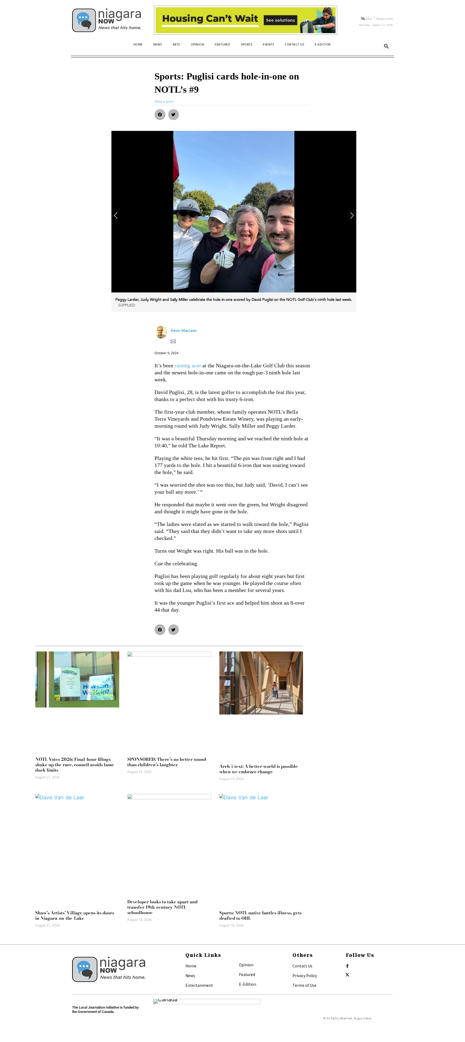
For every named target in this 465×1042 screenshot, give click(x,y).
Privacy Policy (305, 975)
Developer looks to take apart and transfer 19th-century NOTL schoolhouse (162, 907)
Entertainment (199, 985)
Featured (247, 974)
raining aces (188, 365)
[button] (386, 46)
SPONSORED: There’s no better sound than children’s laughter (166, 762)
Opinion (246, 964)
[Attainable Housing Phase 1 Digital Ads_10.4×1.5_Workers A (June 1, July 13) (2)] (246, 20)
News (190, 975)
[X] (347, 975)
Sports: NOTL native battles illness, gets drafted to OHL (260, 915)
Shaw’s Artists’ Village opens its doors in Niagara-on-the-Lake (74, 915)
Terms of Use (304, 985)
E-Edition (247, 984)
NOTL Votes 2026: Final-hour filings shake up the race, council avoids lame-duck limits (75, 764)
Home (190, 965)
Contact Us (302, 965)
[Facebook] (347, 966)
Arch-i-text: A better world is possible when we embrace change (258, 769)
